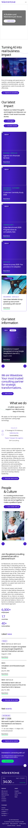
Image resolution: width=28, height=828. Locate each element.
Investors (3, 798)
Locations (3, 800)
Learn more (10, 21)
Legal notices (5, 823)
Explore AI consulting (11, 93)
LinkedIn (6, 811)
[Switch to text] (2, 431)
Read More (4, 657)
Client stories (18, 793)
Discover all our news (11, 700)
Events (16, 795)
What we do (4, 793)
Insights (17, 791)
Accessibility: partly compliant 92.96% (14, 821)
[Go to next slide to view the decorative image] (25, 543)
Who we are (8, 393)
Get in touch (9, 761)
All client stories (12, 126)
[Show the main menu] (26, 2)
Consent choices (11, 825)
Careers (3, 797)
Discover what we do (11, 478)
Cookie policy (22, 823)
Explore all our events (11, 741)
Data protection (14, 823)
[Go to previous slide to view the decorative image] (3, 543)
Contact (3, 807)
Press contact (4, 809)
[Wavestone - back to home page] (8, 2)
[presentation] (3, 366)
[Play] (2, 434)
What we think (5, 795)
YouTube (6, 815)
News (16, 797)
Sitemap (19, 825)
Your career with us (13, 507)
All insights (10, 121)
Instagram (6, 813)
